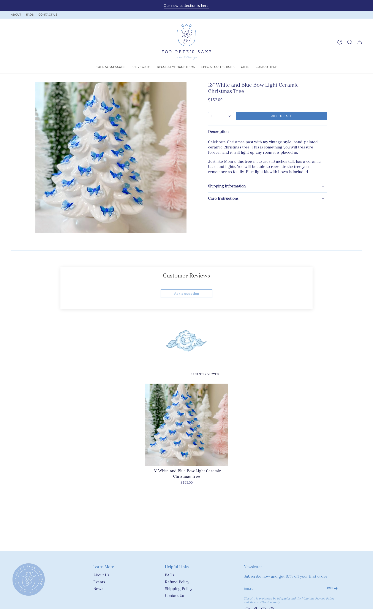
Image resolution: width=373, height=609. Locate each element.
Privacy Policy (324, 598)
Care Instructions (223, 198)
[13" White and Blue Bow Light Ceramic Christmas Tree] (186, 425)
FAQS (30, 15)
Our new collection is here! (186, 5)
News (98, 588)
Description (218, 131)
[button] (110, 67)
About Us (101, 575)
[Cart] (360, 42)
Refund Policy (177, 582)
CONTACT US (47, 15)
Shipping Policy (178, 588)
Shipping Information (227, 186)
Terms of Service (261, 602)
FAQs (169, 575)
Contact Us (174, 595)
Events (99, 582)
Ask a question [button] (186, 293)
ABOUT (16, 15)
